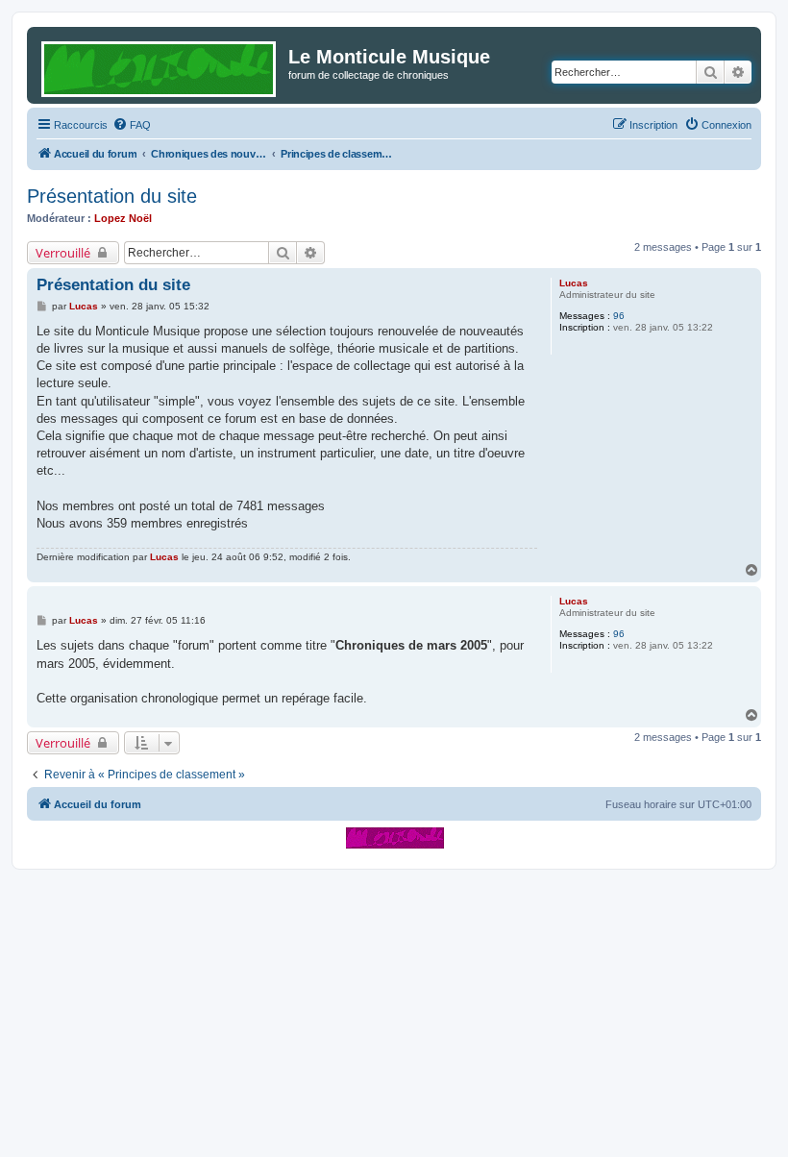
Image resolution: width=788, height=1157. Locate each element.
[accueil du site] (394, 837)
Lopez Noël (123, 218)
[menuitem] (131, 124)
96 (619, 315)
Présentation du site (112, 196)
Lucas (573, 283)
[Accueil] (160, 65)
